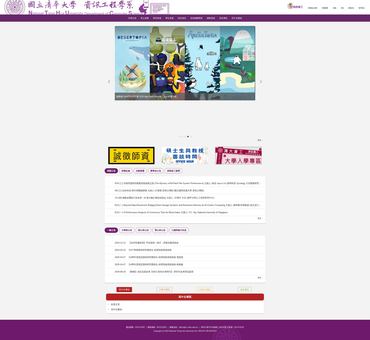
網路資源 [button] (211, 18)
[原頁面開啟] (131, 155)
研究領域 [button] (157, 18)
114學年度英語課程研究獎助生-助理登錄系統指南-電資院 (156, 257)
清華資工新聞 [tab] (173, 171)
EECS (351, 8)
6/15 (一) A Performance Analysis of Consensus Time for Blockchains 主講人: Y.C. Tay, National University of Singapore (171, 212)
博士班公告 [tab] (160, 230)
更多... (260, 140)
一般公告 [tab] (111, 230)
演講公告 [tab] (111, 171)
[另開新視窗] (295, 6)
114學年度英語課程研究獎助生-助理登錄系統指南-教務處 (156, 264)
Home (325, 8)
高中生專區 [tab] (124, 289)
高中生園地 (116, 309)
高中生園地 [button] (237, 18)
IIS (342, 8)
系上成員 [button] (145, 18)
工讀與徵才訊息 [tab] (178, 230)
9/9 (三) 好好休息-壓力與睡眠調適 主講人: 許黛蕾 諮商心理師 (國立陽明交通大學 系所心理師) (159, 190)
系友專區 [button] (223, 18)
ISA (334, 8)
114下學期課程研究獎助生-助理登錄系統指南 (150, 250)
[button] (109, 81)
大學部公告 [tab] (126, 230)
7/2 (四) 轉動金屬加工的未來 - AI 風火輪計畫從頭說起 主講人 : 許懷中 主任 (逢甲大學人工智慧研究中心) (164, 197)
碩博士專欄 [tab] (204, 289)
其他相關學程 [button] (196, 18)
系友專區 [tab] (244, 289)
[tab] (179, 136)
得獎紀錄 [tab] (125, 171)
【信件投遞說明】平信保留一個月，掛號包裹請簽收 (153, 242)
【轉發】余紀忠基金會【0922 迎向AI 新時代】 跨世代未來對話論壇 (161, 271)
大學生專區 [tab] (164, 289)
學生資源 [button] (169, 18)
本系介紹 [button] (132, 18)
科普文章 (115, 304)
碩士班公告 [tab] (143, 230)
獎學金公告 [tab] (155, 171)
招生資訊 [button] (182, 18)
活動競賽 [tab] (140, 171)
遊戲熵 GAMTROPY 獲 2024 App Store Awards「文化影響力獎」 (147, 96)
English (312, 8)
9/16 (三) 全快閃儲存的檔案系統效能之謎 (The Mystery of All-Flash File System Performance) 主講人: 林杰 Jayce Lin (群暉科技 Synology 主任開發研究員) (188, 183)
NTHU (361, 8)
